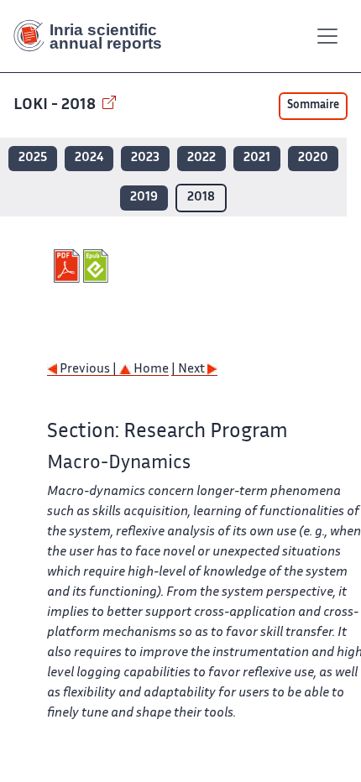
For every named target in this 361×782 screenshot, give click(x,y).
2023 (145, 158)
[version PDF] (68, 266)
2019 (144, 197)
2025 (32, 158)
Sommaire (313, 106)
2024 (89, 158)
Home (150, 369)
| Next (189, 369)
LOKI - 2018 (56, 105)
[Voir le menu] (327, 36)
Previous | (88, 369)
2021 (256, 158)
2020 (313, 158)
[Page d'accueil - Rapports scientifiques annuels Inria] (94, 36)
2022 (201, 158)
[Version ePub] (97, 266)
